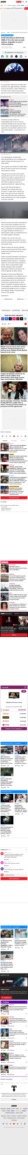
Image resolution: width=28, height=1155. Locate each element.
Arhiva (4, 1118)
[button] (25, 47)
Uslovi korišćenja (21, 1118)
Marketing (3, 1115)
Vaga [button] (21, 1082)
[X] (10, 318)
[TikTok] (21, 318)
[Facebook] (6, 318)
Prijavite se (7, 997)
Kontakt (9, 1115)
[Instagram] (14, 318)
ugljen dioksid (16, 310)
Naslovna (3, 32)
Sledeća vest (20, 299)
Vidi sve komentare (14, 878)
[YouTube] (17, 318)
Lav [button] (14, 1082)
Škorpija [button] (25, 1082)
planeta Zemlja (6, 310)
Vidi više (14, 1099)
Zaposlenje (14, 1120)
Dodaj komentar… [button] (10, 875)
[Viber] (2, 318)
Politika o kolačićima (22, 1115)
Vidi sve (14, 635)
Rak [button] (12, 1082)
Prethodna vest (8, 299)
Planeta (8, 32)
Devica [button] (17, 1082)
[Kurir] (3, 2)
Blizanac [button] (8, 1082)
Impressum (14, 1115)
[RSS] (22, 436)
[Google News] (25, 318)
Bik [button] (4, 1082)
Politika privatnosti (11, 1118)
